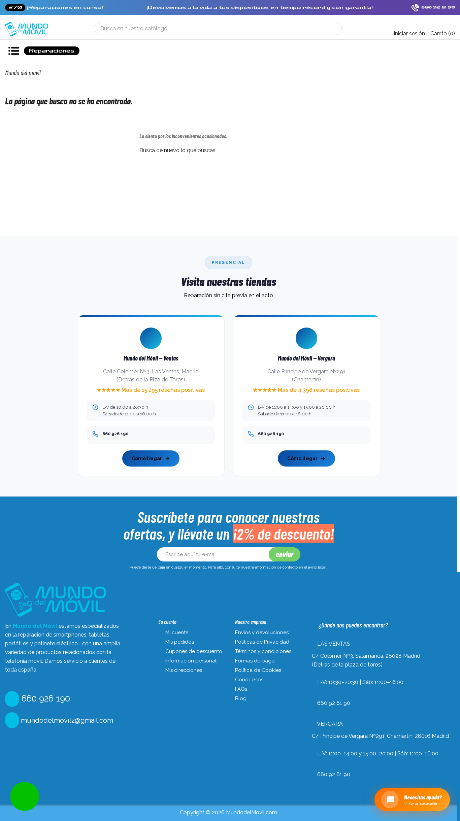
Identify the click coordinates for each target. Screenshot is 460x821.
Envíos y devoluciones (262, 632)
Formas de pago (255, 661)
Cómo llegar (147, 458)
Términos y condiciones (263, 651)
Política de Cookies (258, 670)
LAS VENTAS (333, 644)
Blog (241, 698)
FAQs (241, 689)
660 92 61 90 (333, 703)
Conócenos (249, 680)
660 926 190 (44, 698)
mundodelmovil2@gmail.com (66, 720)
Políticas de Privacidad (262, 642)
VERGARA (330, 724)
